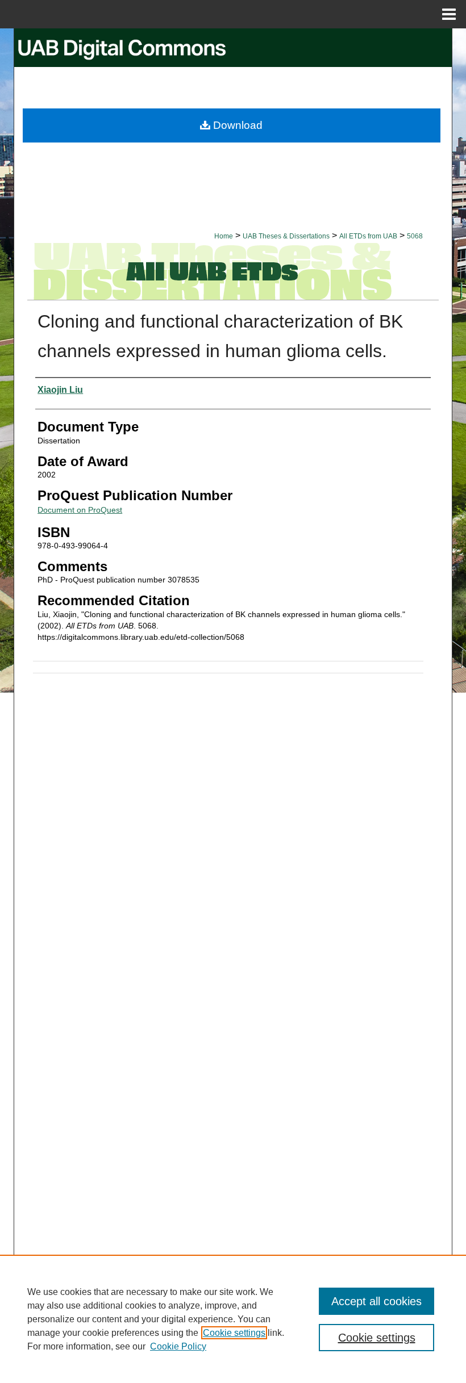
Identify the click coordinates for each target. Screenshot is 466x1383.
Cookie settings (234, 1333)
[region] (233, 1319)
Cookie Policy (178, 1346)
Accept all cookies (376, 1301)
